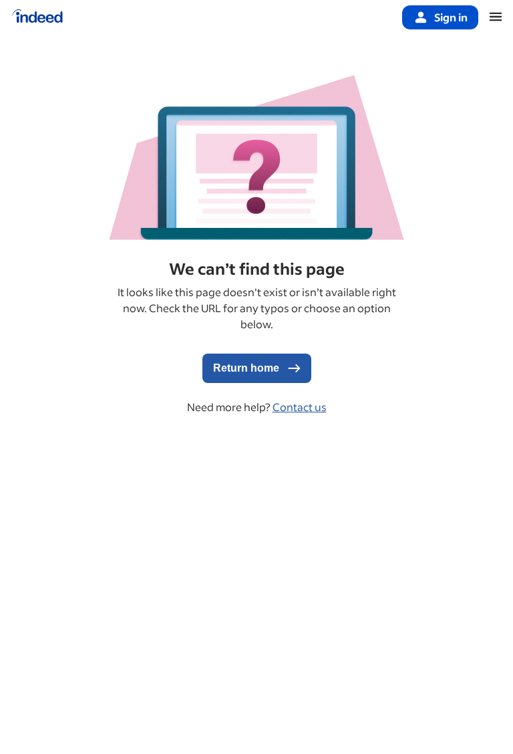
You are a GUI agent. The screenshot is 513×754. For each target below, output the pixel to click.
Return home (247, 368)
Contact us (300, 407)
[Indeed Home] (37, 17)
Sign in (451, 17)
